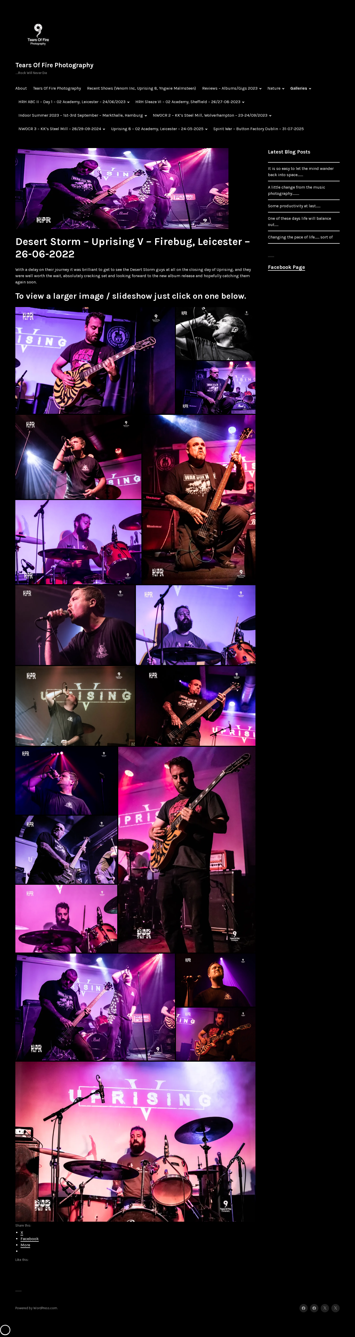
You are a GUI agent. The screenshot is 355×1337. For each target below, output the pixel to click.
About (21, 88)
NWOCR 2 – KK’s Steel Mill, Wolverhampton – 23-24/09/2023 (210, 115)
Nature (273, 88)
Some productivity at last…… (294, 205)
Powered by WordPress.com (36, 1308)
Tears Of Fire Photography (54, 65)
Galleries (298, 88)
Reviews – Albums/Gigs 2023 (230, 88)
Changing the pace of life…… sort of (300, 237)
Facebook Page (286, 267)
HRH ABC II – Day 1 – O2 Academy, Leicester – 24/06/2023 (72, 101)
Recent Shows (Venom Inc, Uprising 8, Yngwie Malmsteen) (141, 88)
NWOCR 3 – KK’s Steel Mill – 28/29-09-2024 (59, 128)
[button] (95, 360)
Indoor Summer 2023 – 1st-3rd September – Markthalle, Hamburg (80, 115)
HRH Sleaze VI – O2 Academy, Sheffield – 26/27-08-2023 (187, 101)
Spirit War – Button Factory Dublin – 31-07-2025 (258, 128)
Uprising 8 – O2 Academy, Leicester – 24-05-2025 (157, 128)
